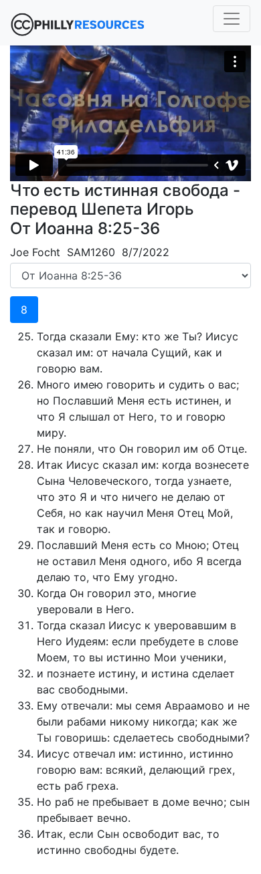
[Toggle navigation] (231, 18)
